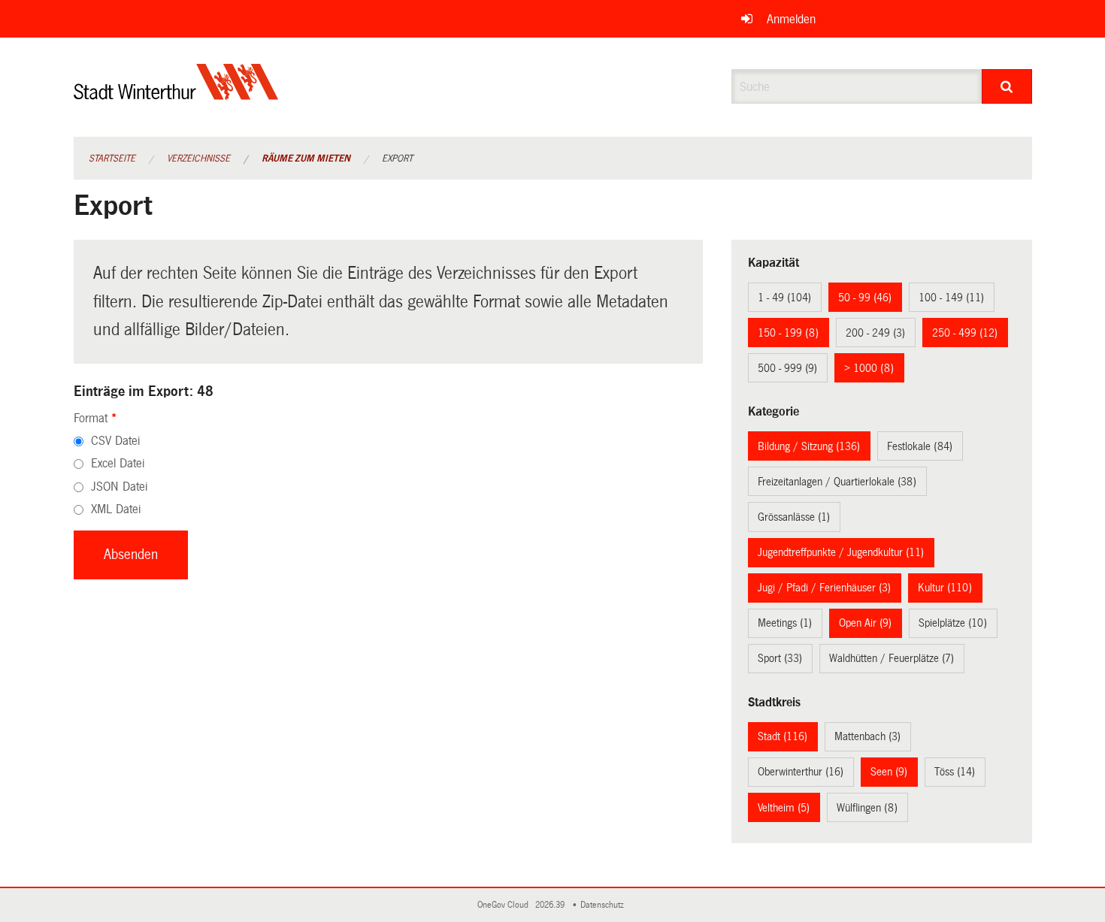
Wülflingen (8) (867, 808)
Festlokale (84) (919, 446)
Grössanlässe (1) (794, 517)
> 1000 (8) (869, 368)
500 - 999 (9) (787, 368)
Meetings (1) (785, 623)
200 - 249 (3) (875, 333)
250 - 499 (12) (965, 333)
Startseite (112, 158)
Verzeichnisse (198, 158)
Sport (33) (780, 658)
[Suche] (1007, 86)
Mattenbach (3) (867, 736)
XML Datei (116, 509)
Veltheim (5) (784, 808)
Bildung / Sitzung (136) (809, 446)
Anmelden (791, 19)
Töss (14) (954, 772)
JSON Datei (119, 486)
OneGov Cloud (505, 905)
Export (397, 158)
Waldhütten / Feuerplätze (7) (891, 658)
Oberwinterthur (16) (800, 772)
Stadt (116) (782, 736)
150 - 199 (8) (788, 333)
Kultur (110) (945, 588)
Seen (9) (888, 772)
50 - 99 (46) (865, 298)
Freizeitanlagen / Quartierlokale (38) (837, 482)
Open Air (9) (865, 623)
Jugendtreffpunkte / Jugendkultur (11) (841, 552)
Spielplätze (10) (953, 623)
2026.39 (551, 905)
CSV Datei (115, 440)
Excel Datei (117, 463)
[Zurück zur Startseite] (176, 94)
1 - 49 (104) (784, 298)
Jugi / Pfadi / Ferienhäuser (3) (824, 588)
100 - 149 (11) (951, 298)
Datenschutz (604, 905)
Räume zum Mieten (306, 158)
